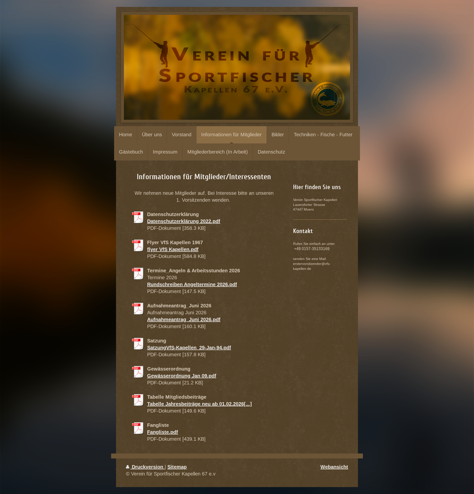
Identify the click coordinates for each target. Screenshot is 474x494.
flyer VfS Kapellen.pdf (172, 249)
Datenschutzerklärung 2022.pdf (183, 221)
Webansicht (334, 467)
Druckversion (147, 467)
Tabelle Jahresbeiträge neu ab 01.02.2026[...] (199, 404)
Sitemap (177, 467)
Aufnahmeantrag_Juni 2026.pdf (183, 319)
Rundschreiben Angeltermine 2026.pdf (192, 284)
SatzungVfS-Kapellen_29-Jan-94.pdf (189, 347)
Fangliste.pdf (162, 432)
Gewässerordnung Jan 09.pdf (181, 375)
